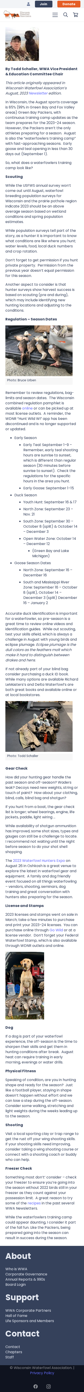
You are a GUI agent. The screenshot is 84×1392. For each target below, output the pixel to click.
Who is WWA (16, 1269)
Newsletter (38, 93)
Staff (9, 1357)
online (27, 408)
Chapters (13, 1352)
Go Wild (56, 930)
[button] (55, 15)
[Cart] (75, 15)
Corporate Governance (26, 1274)
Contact (12, 1346)
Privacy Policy (42, 1373)
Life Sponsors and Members (29, 1320)
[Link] (28, 4)
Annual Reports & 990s (25, 1279)
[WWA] (17, 14)
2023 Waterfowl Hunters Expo (39, 860)
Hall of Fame (16, 1315)
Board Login (15, 1284)
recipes (34, 1203)
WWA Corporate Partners (28, 1310)
